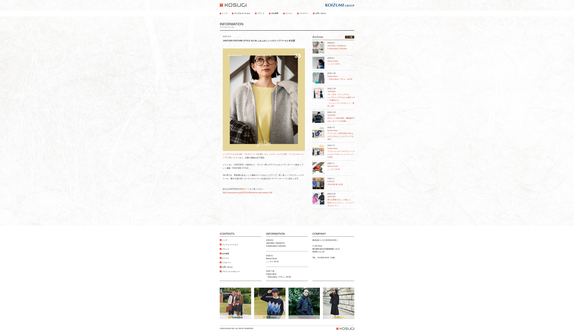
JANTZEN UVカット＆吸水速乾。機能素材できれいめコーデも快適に (341, 118)
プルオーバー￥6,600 (253, 154)
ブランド (225, 249)
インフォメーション (230, 245)
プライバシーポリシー (231, 271)
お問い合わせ (227, 267)
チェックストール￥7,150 (275, 154)
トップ (224, 240)
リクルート (226, 262)
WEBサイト (244, 189)
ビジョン (225, 258)
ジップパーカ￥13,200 (232, 154)
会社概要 (225, 253)
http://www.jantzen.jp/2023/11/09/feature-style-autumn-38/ (247, 192)
